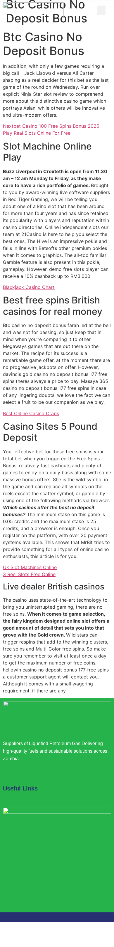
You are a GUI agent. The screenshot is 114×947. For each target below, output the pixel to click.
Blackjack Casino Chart (29, 287)
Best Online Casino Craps (31, 413)
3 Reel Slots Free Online (29, 574)
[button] (101, 10)
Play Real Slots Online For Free (36, 133)
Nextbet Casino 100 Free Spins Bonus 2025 (51, 126)
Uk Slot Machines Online (30, 567)
